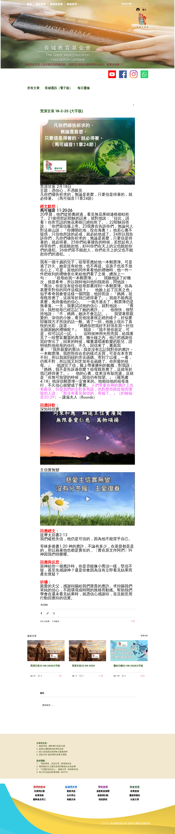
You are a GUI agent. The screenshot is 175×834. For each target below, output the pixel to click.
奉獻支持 (71, 799)
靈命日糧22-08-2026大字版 (128, 665)
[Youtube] (112, 74)
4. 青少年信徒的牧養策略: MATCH (52, 772)
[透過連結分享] (47, 613)
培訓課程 (103, 799)
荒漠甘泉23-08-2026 (83, 665)
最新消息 (71, 791)
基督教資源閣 (103, 791)
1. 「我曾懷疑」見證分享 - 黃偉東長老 (53, 763)
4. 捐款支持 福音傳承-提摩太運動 (51, 754)
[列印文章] (54, 613)
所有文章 (33, 88)
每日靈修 (84, 88)
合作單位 (71, 795)
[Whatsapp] (144, 74)
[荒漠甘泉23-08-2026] (87, 650)
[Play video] (87, 438)
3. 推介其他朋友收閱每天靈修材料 (52, 751)
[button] (41, 4)
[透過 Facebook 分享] (41, 613)
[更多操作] (133, 104)
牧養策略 (39, 795)
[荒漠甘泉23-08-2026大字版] (46, 650)
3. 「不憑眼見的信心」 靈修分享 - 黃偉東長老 (57, 769)
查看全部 (144, 635)
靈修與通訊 (134, 795)
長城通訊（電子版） (58, 88)
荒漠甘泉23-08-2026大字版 (45, 665)
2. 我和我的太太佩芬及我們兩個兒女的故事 (56, 766)
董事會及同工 (39, 799)
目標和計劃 (39, 791)
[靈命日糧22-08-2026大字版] (129, 650)
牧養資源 (134, 791)
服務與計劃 (103, 795)
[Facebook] (123, 74)
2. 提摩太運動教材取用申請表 (50, 749)
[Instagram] (133, 74)
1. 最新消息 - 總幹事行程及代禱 (50, 746)
